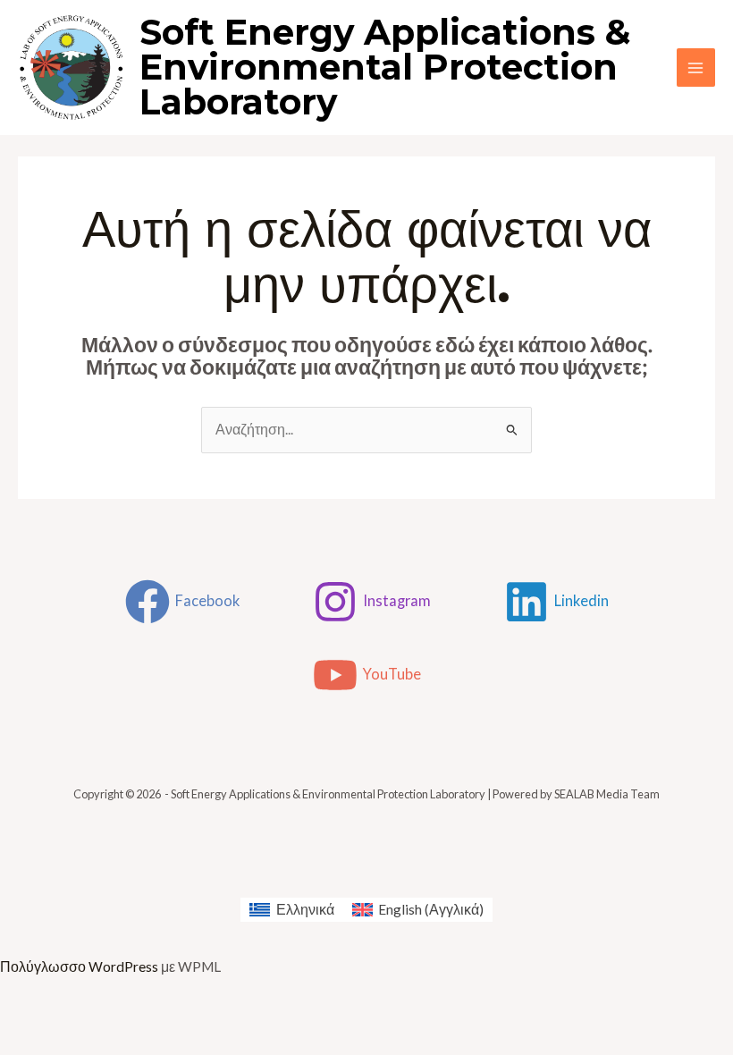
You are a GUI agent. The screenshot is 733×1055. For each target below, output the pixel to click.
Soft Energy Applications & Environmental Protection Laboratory (385, 67)
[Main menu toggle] (696, 67)
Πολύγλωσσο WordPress (79, 966)
